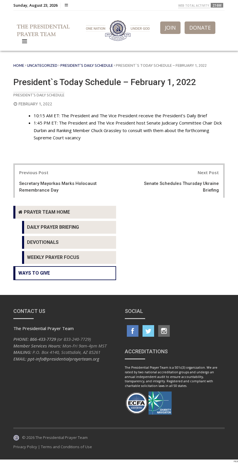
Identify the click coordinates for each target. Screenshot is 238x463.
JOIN (170, 27)
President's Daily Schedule (86, 65)
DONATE (200, 27)
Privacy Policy (25, 446)
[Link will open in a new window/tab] (132, 331)
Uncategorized (42, 65)
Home (18, 65)
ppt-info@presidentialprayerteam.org (63, 359)
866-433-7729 (43, 339)
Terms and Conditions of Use (66, 446)
